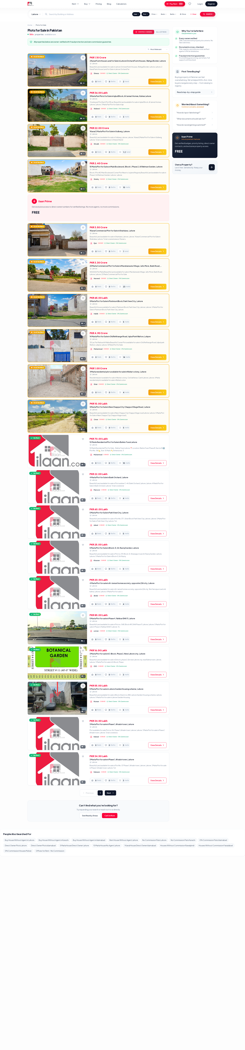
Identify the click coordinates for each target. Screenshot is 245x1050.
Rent (74, 4)
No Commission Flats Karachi (183, 840)
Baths (172, 14)
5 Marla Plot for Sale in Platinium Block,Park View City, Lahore (116, 301)
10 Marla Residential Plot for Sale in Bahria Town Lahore (113, 442)
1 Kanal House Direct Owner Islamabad (140, 845)
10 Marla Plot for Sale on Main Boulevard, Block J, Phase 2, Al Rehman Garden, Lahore (126, 166)
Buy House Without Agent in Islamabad (89, 840)
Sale (135, 14)
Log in (200, 4)
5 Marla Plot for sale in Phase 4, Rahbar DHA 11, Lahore (112, 618)
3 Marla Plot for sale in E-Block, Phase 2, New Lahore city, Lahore (117, 654)
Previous (90, 793)
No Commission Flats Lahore (154, 840)
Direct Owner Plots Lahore (16, 845)
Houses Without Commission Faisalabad (216, 845)
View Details (156, 81)
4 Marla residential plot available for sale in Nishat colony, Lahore (118, 372)
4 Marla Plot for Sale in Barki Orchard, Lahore (109, 477)
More (184, 14)
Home (30, 25)
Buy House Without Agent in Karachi (54, 840)
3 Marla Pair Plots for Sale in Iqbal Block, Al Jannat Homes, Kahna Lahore (120, 96)
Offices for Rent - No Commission (50, 851)
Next (109, 793)
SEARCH (209, 14)
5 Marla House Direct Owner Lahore (74, 845)
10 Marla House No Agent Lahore (106, 845)
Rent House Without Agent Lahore (123, 840)
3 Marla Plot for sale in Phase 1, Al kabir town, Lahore (112, 724)
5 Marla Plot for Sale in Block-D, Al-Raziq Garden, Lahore (114, 548)
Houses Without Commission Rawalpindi (177, 845)
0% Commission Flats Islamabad (213, 840)
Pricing (99, 4)
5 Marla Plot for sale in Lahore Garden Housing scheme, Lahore (116, 689)
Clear (194, 14)
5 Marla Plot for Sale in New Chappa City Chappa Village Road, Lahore (120, 407)
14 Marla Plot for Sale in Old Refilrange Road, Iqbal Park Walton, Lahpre (120, 336)
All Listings (161, 32)
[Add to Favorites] (83, 57)
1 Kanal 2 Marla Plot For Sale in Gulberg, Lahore (110, 131)
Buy (86, 4)
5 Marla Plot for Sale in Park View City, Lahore (109, 512)
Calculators (121, 4)
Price (154, 14)
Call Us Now (110, 815)
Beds (163, 14)
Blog (109, 4)
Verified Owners (145, 32)
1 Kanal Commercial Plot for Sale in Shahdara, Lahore (112, 230)
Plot (144, 14)
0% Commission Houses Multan (18, 851)
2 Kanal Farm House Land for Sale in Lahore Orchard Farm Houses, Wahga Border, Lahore (128, 61)
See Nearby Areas (90, 815)
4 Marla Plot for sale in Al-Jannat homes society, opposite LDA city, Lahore (122, 583)
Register (211, 4)
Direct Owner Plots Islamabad (43, 845)
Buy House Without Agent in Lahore (19, 840)
